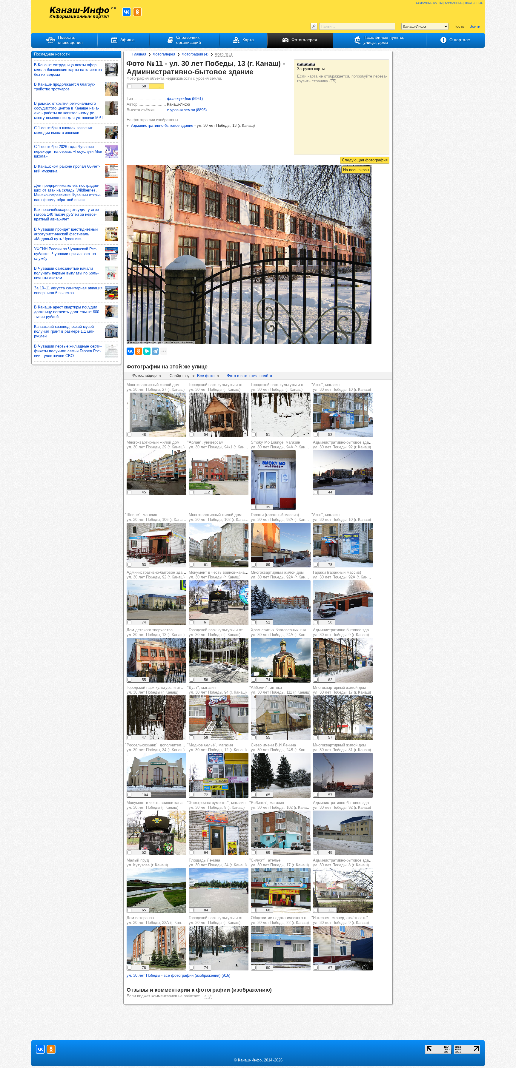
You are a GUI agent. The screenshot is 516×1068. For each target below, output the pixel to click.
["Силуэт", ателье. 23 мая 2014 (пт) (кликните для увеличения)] (281, 890)
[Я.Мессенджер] (146, 351)
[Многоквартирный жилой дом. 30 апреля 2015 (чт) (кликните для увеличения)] (218, 545)
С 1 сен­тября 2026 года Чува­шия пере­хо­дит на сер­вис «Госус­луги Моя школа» (68, 151)
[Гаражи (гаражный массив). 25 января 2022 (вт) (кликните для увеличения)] (281, 545)
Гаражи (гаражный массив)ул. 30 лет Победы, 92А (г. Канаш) (281, 517)
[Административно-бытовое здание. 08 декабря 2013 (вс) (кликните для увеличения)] (343, 660)
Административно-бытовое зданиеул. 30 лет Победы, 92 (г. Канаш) (344, 444)
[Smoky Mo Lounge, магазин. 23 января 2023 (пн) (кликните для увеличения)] (273, 480)
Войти (474, 26)
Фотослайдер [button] (144, 375)
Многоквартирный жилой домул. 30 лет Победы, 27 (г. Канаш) (156, 387)
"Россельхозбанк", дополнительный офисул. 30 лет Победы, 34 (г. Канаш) (163, 747)
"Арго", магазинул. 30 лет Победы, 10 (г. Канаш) (341, 387)
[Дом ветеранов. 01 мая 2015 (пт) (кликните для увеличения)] (156, 948)
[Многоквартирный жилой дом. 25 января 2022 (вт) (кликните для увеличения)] (281, 602)
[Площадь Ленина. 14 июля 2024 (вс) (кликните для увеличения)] (218, 890)
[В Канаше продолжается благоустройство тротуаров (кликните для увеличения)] (111, 89)
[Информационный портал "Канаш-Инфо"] (79, 13)
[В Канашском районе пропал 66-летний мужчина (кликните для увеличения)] (111, 171)
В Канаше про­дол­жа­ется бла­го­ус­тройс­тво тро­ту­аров (64, 86)
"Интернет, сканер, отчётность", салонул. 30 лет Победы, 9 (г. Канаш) (346, 920)
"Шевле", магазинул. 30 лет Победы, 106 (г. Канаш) (156, 517)
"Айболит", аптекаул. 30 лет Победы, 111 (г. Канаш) (279, 689)
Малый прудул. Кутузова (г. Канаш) (147, 862)
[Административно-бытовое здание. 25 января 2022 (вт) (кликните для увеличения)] (343, 472)
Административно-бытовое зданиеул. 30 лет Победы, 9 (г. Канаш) (344, 632)
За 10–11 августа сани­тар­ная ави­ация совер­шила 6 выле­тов (68, 290)
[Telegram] (155, 351)
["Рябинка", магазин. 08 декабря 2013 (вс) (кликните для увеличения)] (281, 833)
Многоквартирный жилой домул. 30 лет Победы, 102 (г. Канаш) (219, 517)
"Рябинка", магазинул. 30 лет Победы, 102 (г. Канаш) (280, 805)
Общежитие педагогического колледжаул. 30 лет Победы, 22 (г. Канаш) (286, 920)
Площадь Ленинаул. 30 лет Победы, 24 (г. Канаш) (218, 862)
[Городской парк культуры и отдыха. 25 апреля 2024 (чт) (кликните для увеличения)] (218, 660)
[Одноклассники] (138, 351)
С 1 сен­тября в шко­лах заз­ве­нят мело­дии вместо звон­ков (63, 130)
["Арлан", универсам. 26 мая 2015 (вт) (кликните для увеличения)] (218, 472)
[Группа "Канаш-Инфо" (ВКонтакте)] (126, 11)
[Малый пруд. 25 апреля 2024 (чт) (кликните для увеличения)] (156, 890)
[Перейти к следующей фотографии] (364, 160)
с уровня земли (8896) (187, 110)
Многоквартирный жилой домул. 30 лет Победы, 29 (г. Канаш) (156, 444)
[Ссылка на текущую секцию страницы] (257, 72)
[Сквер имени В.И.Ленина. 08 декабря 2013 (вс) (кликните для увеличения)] (281, 775)
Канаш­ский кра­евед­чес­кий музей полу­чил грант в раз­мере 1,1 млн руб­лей (64, 331)
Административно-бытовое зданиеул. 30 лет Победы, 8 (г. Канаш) (344, 862)
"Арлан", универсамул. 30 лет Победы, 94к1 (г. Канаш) (219, 444)
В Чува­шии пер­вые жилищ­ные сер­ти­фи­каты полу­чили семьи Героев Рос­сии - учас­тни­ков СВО (68, 351)
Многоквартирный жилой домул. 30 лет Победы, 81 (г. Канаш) (342, 747)
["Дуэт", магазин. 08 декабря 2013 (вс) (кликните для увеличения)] (218, 717)
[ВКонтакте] (130, 351)
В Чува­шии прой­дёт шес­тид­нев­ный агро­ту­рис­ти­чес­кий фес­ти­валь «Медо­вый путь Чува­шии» (66, 234)
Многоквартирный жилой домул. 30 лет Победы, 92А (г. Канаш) (281, 574)
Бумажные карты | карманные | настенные (449, 2)
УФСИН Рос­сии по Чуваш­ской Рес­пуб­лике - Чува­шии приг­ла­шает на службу (65, 254)
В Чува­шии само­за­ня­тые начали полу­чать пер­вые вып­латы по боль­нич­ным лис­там (66, 273)
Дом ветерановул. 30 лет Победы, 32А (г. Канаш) (157, 920)
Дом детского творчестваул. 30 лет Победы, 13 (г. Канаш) (156, 632)
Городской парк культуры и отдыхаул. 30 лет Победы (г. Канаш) (220, 387)
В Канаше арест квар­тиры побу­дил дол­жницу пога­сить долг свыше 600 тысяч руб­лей (66, 312)
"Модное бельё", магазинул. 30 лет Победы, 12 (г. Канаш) (217, 747)
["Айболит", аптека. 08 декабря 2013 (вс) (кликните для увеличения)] (281, 717)
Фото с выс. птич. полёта (249, 376)
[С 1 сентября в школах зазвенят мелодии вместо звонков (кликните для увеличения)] (111, 132)
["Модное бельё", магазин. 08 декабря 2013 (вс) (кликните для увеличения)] (218, 775)
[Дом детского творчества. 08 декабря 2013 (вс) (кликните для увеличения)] (156, 660)
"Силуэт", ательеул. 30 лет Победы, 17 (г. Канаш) (279, 862)
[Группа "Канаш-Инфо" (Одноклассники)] (137, 11)
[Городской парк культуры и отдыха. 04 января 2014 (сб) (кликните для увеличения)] (218, 948)
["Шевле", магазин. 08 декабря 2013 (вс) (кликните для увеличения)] (156, 545)
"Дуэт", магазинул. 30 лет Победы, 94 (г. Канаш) (217, 689)
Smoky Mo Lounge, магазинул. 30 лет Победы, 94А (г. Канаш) (281, 444)
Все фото (205, 376)
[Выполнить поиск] (314, 26)
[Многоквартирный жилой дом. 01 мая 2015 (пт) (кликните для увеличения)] (156, 415)
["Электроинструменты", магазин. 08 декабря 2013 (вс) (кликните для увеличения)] (218, 833)
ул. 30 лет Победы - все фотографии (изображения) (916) (178, 975)
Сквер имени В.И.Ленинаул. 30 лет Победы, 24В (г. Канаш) (281, 747)
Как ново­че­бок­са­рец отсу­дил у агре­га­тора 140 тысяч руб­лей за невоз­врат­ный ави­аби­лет (67, 214)
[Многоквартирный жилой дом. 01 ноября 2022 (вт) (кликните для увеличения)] (156, 472)
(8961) (185, 98)
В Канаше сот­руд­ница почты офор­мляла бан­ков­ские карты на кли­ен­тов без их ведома (68, 70)
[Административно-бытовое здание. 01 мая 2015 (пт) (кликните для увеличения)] (156, 602)
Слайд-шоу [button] (180, 376)
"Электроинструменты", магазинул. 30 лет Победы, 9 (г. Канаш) (216, 805)
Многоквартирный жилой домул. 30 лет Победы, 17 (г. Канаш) (342, 689)
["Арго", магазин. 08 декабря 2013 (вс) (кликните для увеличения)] (343, 415)
